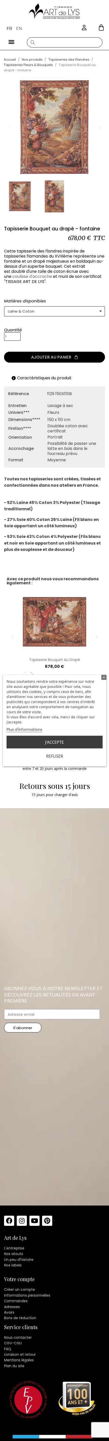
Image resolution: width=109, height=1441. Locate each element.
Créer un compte (19, 1289)
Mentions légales (19, 1360)
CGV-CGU (13, 1343)
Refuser (54, 756)
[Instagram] (22, 1221)
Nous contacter (18, 1337)
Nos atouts (13, 1253)
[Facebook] (9, 1221)
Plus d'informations (24, 729)
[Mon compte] (84, 28)
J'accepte (54, 742)
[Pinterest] (47, 1221)
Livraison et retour (20, 1354)
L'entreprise (14, 1248)
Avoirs (9, 1312)
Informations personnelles (27, 1295)
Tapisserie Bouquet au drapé (54, 659)
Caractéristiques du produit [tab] (44, 378)
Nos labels (13, 1265)
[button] (101, 27)
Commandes (16, 1300)
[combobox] (64, 42)
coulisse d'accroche (32, 276)
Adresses (12, 1306)
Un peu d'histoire (18, 1259)
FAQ (7, 1348)
